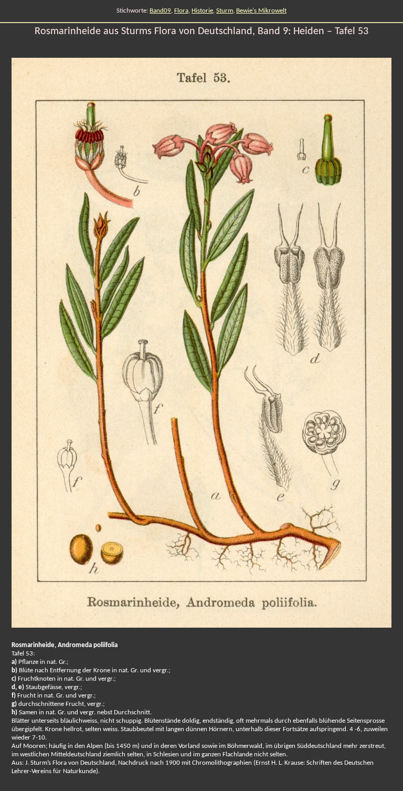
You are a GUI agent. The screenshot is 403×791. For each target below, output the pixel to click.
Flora (181, 10)
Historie (202, 10)
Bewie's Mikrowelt (261, 10)
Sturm (224, 10)
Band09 (160, 10)
